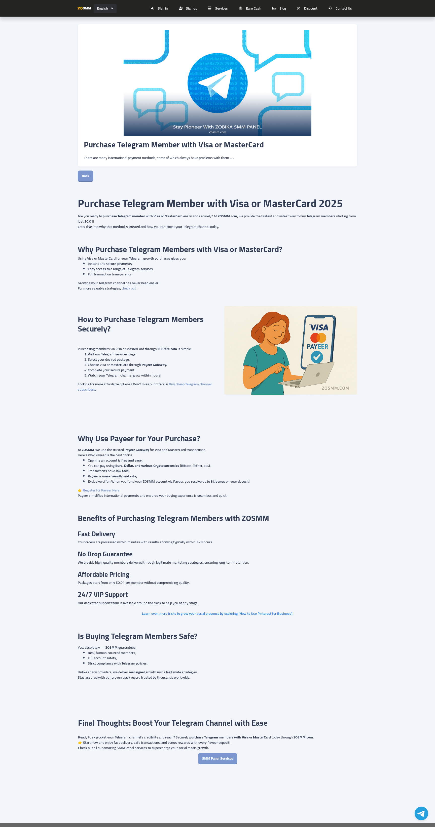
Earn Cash (253, 8)
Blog (282, 8)
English (102, 8)
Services (221, 8)
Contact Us (344, 8)
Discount (310, 8)
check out (129, 288)
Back (85, 176)
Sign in (163, 8)
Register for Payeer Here (101, 490)
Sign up (191, 8)
